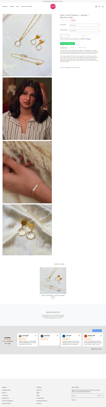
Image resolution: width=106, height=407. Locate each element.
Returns (4, 393)
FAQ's (38, 395)
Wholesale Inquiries (42, 401)
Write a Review (97, 330)
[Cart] (102, 6)
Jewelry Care (5, 398)
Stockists (39, 403)
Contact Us (5, 395)
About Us (39, 390)
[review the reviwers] (35, 335)
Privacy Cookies (6, 403)
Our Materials (40, 398)
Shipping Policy (6, 390)
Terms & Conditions (7, 401)
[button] (5, 6)
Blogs (38, 393)
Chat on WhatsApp (68, 43)
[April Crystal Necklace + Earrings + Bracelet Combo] (53, 280)
